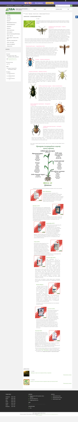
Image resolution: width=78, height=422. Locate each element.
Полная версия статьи (67, 374)
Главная (34, 9)
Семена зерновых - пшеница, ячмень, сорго (13, 38)
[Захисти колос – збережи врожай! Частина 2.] (29, 24)
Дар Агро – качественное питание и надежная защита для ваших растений (44, 381)
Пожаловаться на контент (43, 414)
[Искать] (71, 6)
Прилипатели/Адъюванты (11, 24)
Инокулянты (9, 28)
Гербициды (8, 15)
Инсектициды (9, 18)
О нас (45, 9)
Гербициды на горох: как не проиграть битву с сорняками (40, 372)
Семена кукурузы (9, 32)
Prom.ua (44, 413)
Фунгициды (8, 17)
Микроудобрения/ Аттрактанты (12, 22)
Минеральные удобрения (11, 44)
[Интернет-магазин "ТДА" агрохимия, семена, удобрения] (10, 9)
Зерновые (30, 13)
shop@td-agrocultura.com (12, 59)
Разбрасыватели (9, 46)
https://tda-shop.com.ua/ (12, 58)
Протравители (9, 26)
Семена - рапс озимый (10, 42)
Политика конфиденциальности (53, 414)
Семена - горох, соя (10, 35)
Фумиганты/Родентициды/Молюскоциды (13, 33)
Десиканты (8, 20)
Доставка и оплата (59, 9)
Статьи (26, 13)
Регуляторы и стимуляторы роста (12, 40)
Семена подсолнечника (10, 30)
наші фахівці (46, 350)
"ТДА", (42, 350)
